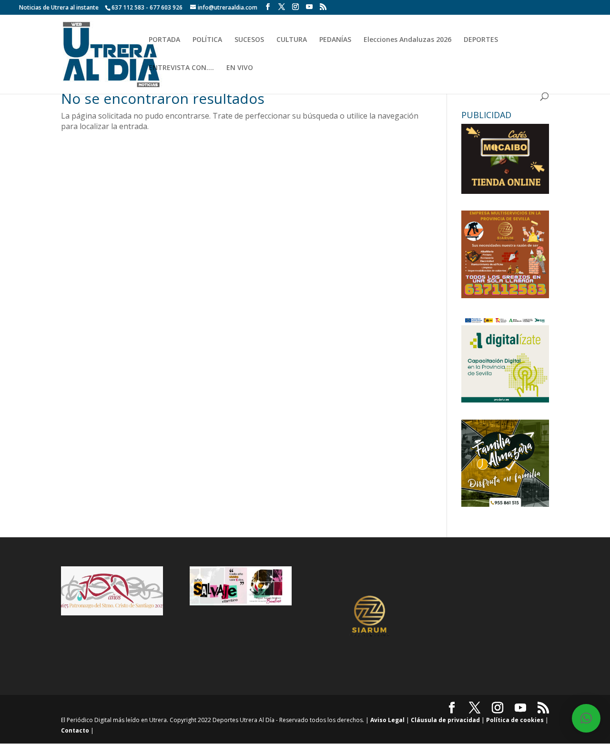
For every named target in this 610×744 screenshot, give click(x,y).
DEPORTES (481, 40)
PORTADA (164, 40)
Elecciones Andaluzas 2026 (407, 40)
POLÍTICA (207, 40)
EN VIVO (239, 68)
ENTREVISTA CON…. (181, 68)
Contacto (75, 730)
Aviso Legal (387, 720)
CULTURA (291, 40)
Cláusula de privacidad (445, 720)
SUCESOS (249, 40)
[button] (586, 718)
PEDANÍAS (335, 40)
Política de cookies (515, 720)
